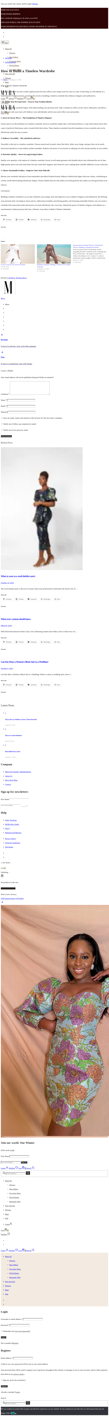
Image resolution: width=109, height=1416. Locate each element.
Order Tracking (11, 820)
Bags (7, 82)
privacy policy (19, 1374)
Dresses (12, 53)
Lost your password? (22, 1331)
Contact (8, 784)
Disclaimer (9, 847)
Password (5, 1325)
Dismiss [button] (35, 4)
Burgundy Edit (14, 1202)
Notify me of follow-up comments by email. (19, 424)
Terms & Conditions (12, 843)
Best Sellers (13, 57)
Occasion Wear (15, 1193)
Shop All (8, 49)
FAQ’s (7, 829)
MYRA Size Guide (12, 824)
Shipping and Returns (13, 833)
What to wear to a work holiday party (18, 576)
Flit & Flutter (14, 66)
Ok (13, 1413)
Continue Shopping (8, 888)
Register (15, 1343)
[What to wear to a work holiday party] (42, 569)
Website (4, 412)
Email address (7, 1358)
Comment (5, 394)
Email (4, 406)
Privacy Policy (10, 839)
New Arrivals (10, 1206)
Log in (3, 1337)
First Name (5, 799)
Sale (6, 1218)
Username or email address (12, 1319)
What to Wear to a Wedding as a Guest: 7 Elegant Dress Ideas (21, 719)
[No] (15, 1413)
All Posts (8, 58)
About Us (8, 776)
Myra (5, 80)
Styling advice (10, 62)
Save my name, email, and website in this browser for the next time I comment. (32, 418)
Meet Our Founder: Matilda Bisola (18, 772)
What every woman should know (16, 619)
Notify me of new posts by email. (15, 430)
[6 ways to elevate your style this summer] (18, 254)
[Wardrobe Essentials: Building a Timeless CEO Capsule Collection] (54, 254)
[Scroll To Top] (2, 903)
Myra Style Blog (11, 780)
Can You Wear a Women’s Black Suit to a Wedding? (24, 662)
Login (18, 1392)
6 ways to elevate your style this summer (13, 264)
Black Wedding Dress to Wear (12, 751)
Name (4, 400)
